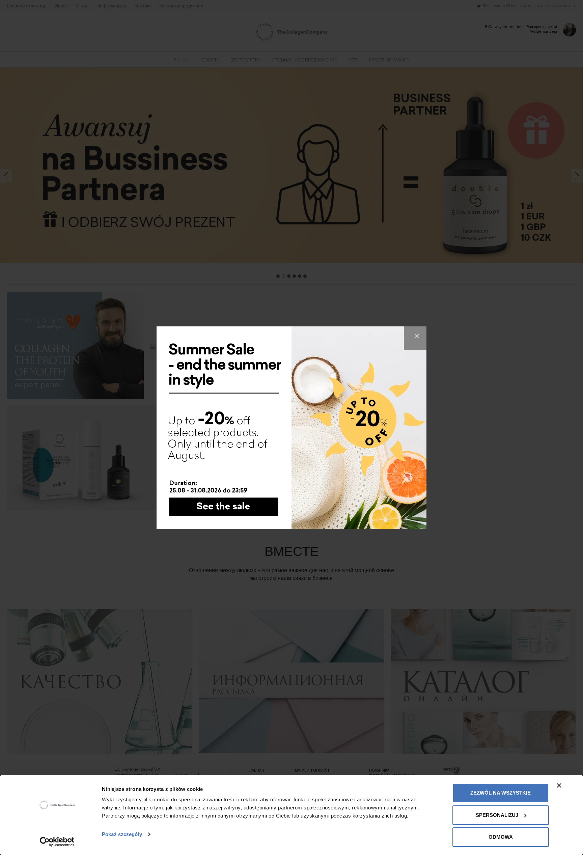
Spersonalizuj (497, 815)
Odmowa (501, 837)
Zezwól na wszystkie (500, 793)
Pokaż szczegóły (122, 834)
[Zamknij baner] (559, 785)
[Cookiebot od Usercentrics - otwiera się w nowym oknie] (57, 842)
